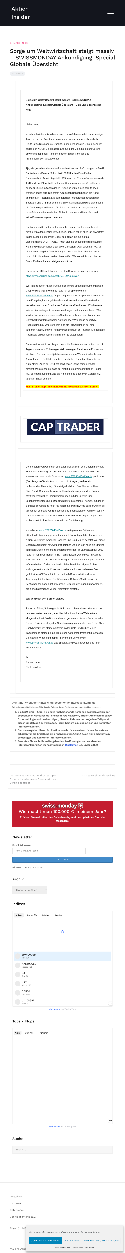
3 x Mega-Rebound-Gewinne (98, 775)
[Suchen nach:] (62, 1150)
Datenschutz (77, 1247)
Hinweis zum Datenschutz (27, 867)
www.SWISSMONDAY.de (39, 295)
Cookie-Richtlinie (62, 1247)
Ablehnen (72, 1240)
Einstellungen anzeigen (101, 1240)
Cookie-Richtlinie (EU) (23, 1216)
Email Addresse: (21, 845)
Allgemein (17, 74)
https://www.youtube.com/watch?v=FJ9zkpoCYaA (52, 276)
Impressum (89, 1247)
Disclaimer (71, 744)
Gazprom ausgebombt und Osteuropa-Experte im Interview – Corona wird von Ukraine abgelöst (33, 779)
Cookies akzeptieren (45, 1240)
